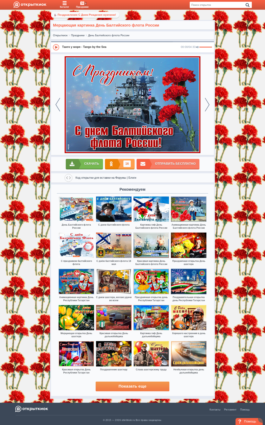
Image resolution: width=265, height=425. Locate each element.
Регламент (230, 409)
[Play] (56, 47)
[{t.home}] (32, 409)
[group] (132, 47)
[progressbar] (205, 47)
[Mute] (197, 47)
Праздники (78, 35)
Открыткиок (60, 35)
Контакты (215, 409)
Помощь (245, 409)
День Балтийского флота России (108, 35)
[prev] (58, 104)
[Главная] (30, 4)
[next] (207, 104)
